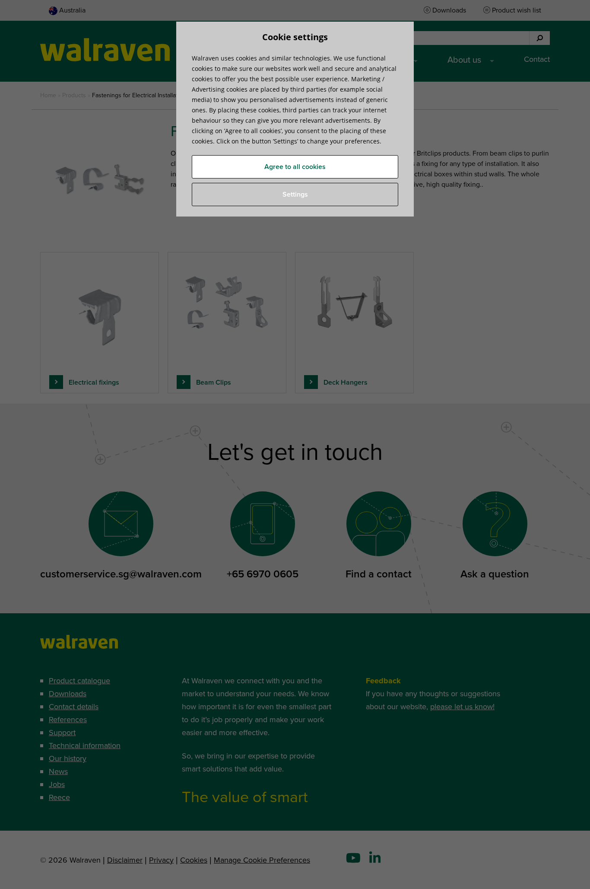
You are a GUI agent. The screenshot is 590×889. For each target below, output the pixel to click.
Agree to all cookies (295, 167)
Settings (295, 194)
